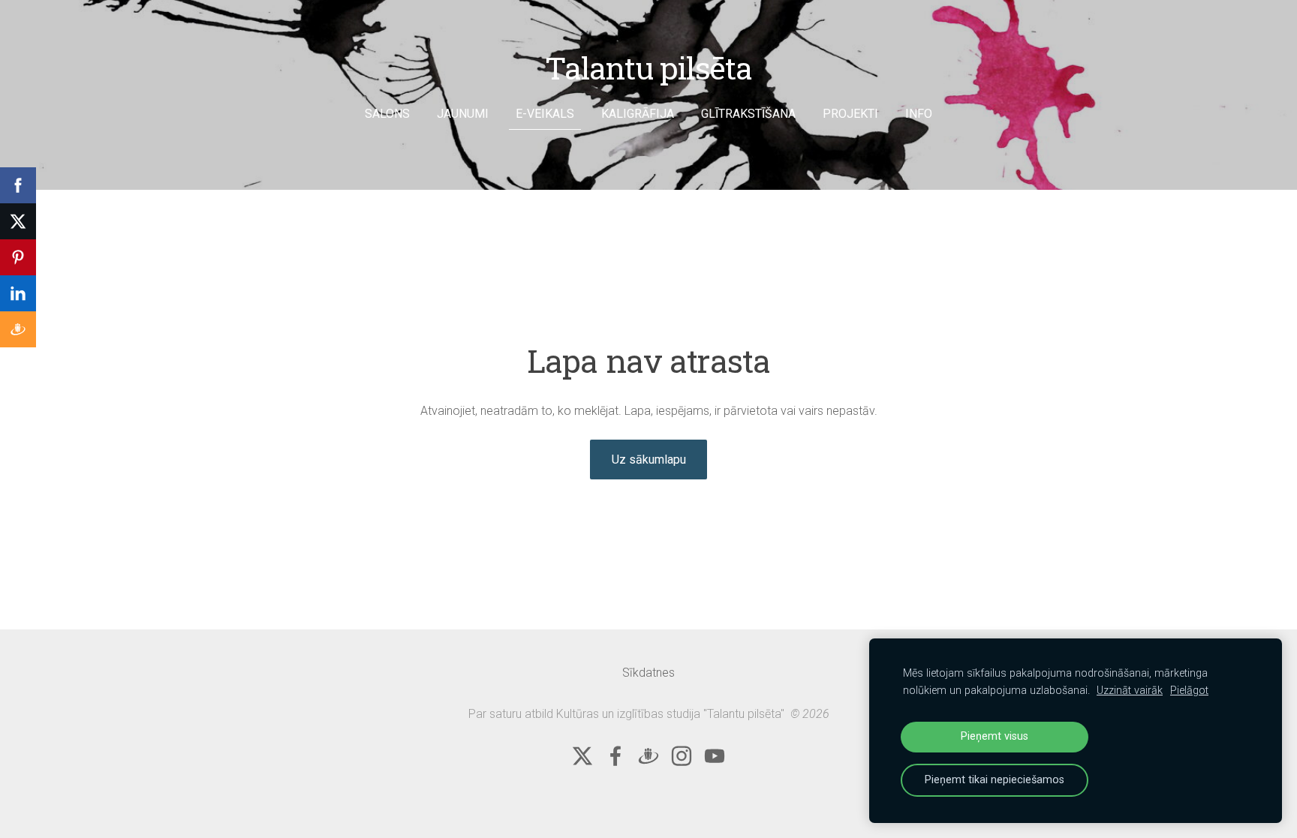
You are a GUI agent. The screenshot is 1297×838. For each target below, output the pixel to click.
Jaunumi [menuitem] (463, 114)
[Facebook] (615, 756)
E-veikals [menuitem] (545, 114)
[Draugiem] (648, 756)
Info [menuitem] (918, 114)
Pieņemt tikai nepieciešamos (994, 779)
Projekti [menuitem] (850, 114)
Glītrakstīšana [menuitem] (748, 114)
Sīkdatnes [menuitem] (648, 672)
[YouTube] (715, 756)
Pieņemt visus (994, 736)
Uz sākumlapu (649, 459)
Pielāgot (1189, 690)
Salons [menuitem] (387, 114)
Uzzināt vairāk (1130, 690)
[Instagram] (682, 756)
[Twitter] (582, 756)
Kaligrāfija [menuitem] (637, 114)
